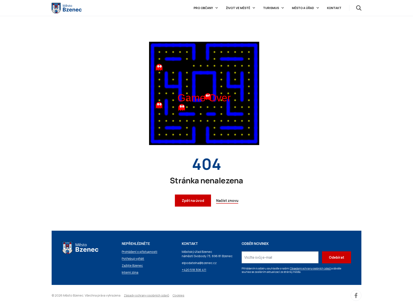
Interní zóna (130, 272)
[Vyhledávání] (358, 8)
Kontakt (334, 8)
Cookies (178, 295)
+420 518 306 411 (194, 270)
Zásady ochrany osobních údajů (146, 295)
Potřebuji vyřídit (133, 259)
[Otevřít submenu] (216, 7)
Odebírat (336, 257)
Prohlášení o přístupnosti (139, 252)
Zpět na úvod (193, 200)
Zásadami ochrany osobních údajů (310, 268)
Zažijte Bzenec (132, 265)
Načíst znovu (227, 200)
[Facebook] (356, 295)
